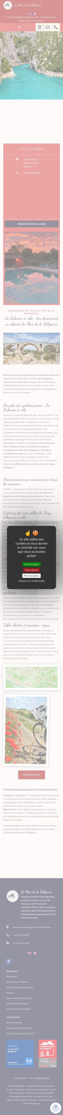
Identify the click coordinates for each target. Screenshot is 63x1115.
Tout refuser (31, 570)
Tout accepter (31, 564)
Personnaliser (31, 575)
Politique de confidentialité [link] (31, 581)
